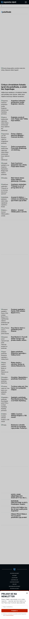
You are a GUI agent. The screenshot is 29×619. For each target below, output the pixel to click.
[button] (27, 593)
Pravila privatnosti (9, 615)
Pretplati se (14, 610)
